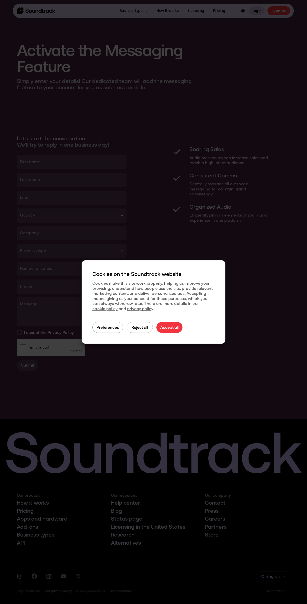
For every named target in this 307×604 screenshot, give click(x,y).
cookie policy (105, 308)
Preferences (108, 327)
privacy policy (140, 308)
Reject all (139, 327)
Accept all (169, 327)
